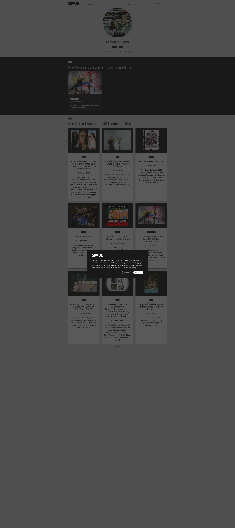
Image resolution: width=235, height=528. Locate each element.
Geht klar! (138, 272)
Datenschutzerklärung (128, 268)
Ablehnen (126, 272)
